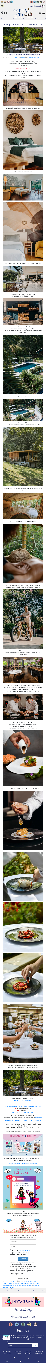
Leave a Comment (33, 57)
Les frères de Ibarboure (25, 1285)
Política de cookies (18, 1352)
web (13, 1112)
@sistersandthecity (14, 1164)
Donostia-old (13, 1281)
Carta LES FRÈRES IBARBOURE (23, 1100)
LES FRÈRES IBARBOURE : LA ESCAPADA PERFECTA (23, 55)
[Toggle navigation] (43, 13)
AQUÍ (32, 1268)
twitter (32, 1112)
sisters (23, 57)
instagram (19, 1112)
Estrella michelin (28, 1281)
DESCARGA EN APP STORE (12, 1121)
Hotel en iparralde (12, 1285)
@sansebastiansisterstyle (29, 1164)
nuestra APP (38, 1118)
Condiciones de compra (39, 1352)
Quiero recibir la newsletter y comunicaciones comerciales (19, 1254)
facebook (27, 1112)
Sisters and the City (8, 1352)
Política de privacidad (28, 1352)
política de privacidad (24, 1250)
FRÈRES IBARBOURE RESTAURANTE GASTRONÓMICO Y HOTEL (23, 1107)
